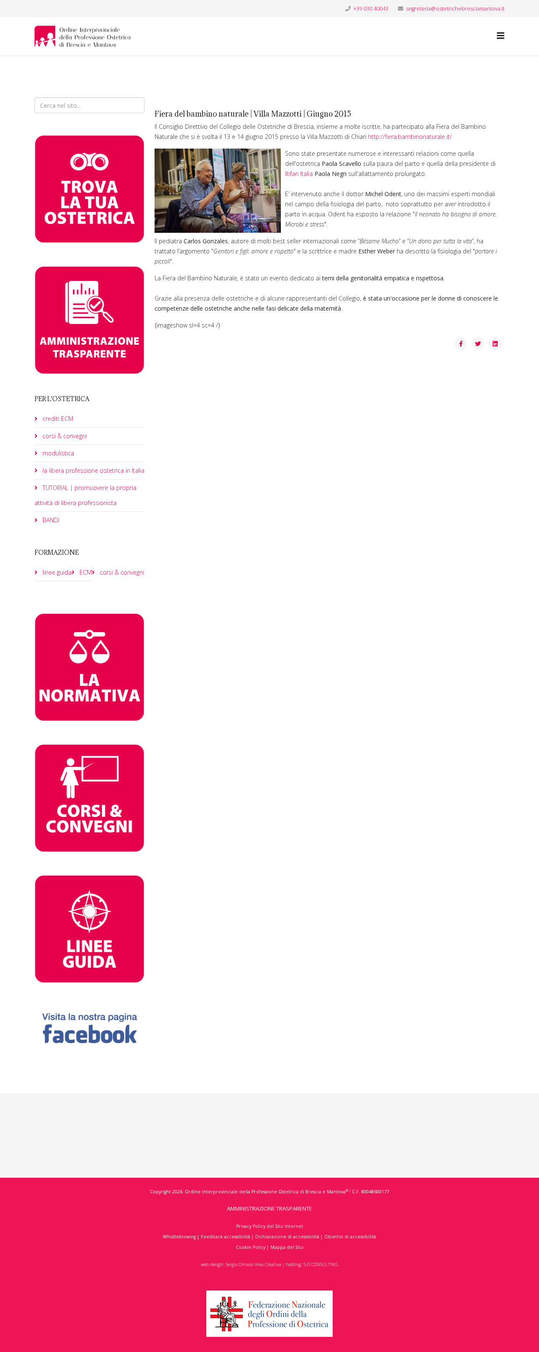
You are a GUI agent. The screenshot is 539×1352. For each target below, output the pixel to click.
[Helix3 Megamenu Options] (500, 35)
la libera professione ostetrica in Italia (92, 470)
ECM (85, 572)
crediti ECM (57, 419)
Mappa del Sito (287, 1247)
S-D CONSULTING (321, 1264)
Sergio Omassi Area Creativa (253, 1264)
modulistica (57, 453)
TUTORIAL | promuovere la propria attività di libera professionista (85, 495)
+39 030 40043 (370, 8)
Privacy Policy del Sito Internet (269, 1226)
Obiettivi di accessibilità (350, 1237)
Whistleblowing (179, 1237)
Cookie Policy (250, 1247)
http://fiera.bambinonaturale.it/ (410, 137)
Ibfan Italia (299, 174)
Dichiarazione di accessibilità (287, 1237)
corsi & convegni (64, 436)
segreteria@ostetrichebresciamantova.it (455, 8)
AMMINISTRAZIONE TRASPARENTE (269, 1208)
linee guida (56, 572)
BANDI (50, 520)
